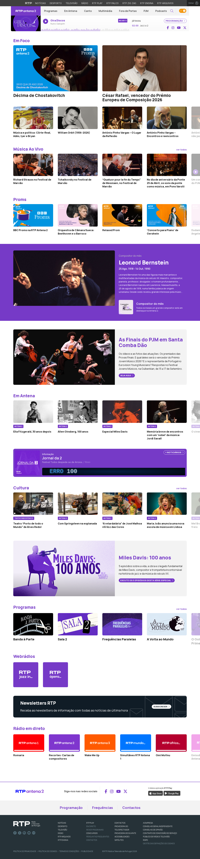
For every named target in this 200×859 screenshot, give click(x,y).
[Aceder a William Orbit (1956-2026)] (78, 118)
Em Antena (70, 11)
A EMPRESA (148, 823)
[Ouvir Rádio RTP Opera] (55, 674)
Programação (71, 807)
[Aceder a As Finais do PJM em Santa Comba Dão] (64, 357)
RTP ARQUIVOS (64, 836)
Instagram (24, 833)
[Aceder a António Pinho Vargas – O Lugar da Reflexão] (122, 118)
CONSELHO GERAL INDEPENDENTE (157, 826)
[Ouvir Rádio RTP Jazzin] (25, 674)
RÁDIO (60, 833)
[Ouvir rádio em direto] (26, 23)
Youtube (29, 833)
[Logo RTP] (26, 824)
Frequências (102, 807)
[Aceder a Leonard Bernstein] (64, 278)
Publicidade (87, 851)
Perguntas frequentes (97, 836)
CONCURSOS (92, 833)
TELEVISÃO (62, 829)
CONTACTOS (120, 823)
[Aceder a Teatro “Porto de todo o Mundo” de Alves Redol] (33, 503)
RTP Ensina (146, 3)
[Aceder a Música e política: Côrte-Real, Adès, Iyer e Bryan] (33, 118)
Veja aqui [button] (126, 375)
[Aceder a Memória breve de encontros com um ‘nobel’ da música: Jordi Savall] (167, 411)
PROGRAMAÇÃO (174, 20)
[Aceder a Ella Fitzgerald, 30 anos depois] (33, 411)
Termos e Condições (69, 851)
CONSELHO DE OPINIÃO (153, 829)
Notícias (40, 3)
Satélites (119, 840)
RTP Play (97, 3)
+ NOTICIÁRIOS (173, 452)
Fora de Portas (128, 11)
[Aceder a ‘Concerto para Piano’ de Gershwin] (167, 215)
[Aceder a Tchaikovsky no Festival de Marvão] (78, 165)
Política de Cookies (47, 851)
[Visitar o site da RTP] (28, 3)
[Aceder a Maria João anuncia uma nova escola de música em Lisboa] (167, 503)
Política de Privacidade (24, 851)
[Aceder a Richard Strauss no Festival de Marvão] (33, 165)
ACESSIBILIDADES (122, 836)
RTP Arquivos (165, 3)
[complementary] (115, 471)
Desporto (56, 3)
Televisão (72, 3)
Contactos (131, 807)
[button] (171, 11)
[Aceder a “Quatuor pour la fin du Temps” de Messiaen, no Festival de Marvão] (122, 165)
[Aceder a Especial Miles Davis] (122, 411)
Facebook (15, 833)
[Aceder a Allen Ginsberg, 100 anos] (78, 411)
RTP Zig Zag (129, 3)
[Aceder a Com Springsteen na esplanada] (78, 503)
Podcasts (161, 11)
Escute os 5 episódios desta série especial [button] (145, 580)
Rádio (84, 3)
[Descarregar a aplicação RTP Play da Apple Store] (155, 793)
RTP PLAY (90, 823)
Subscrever (160, 706)
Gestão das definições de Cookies (159, 843)
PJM (146, 11)
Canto (88, 11)
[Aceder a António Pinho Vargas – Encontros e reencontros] (167, 118)
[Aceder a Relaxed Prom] (122, 215)
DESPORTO (62, 826)
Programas (50, 11)
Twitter (19, 833)
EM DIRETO (91, 826)
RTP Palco (112, 3)
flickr (33, 833)
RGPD (145, 840)
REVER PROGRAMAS (94, 829)
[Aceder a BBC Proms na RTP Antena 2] (33, 215)
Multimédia (105, 11)
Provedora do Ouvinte (125, 833)
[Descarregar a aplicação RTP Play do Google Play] (171, 793)
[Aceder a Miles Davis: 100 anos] (64, 568)
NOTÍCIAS (62, 823)
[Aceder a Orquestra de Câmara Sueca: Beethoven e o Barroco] (78, 215)
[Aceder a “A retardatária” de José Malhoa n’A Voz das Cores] (122, 503)
